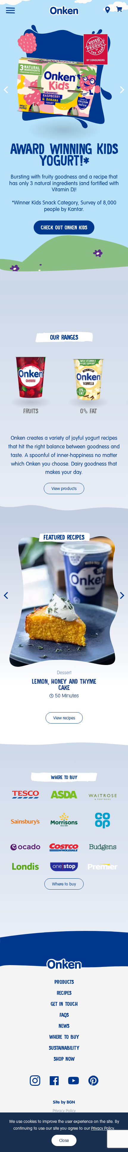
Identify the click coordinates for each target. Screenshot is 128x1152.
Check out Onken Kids (64, 227)
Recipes (64, 993)
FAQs (64, 1015)
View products (64, 489)
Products (64, 982)
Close (64, 1141)
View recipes (64, 718)
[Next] (121, 595)
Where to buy (64, 884)
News (64, 1026)
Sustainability (64, 1048)
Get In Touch (64, 1004)
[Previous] (6, 595)
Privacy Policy (102, 1128)
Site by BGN (64, 1102)
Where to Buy (64, 1037)
